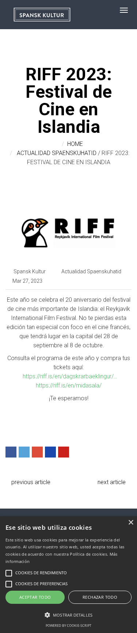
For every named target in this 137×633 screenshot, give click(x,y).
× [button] (130, 522)
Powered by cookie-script (68, 625)
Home (75, 143)
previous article (30, 482)
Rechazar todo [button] (100, 597)
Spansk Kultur (30, 271)
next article (112, 482)
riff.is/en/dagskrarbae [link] (70, 376)
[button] (68, 615)
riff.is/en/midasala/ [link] (69, 385)
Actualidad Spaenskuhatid (56, 153)
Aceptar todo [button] (35, 597)
